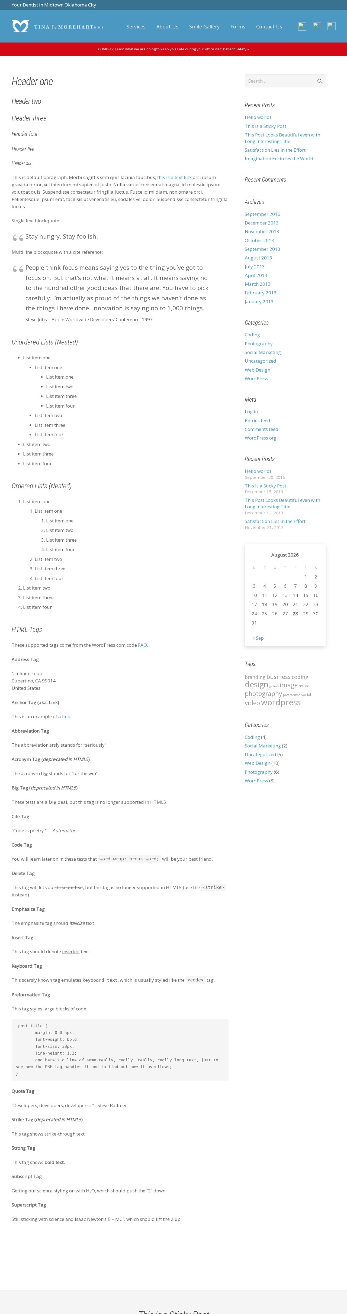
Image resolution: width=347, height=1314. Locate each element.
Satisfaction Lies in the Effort (275, 150)
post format (291, 695)
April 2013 (256, 275)
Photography (259, 343)
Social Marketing (263, 352)
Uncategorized (260, 361)
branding (255, 677)
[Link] (58, 26)
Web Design (257, 370)
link (66, 716)
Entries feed (257, 420)
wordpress (281, 702)
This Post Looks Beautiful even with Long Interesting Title (282, 138)
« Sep (258, 638)
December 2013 (262, 223)
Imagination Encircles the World (279, 158)
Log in (251, 411)
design (256, 684)
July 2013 (255, 267)
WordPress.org (261, 438)
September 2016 (262, 214)
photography (263, 693)
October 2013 (259, 240)
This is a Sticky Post (265, 126)
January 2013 (259, 301)
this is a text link (174, 177)
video (252, 703)
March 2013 (258, 284)
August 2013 (258, 258)
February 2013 (261, 293)
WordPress (256, 378)
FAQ (142, 645)
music (304, 685)
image (289, 685)
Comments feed (261, 429)
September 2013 (262, 249)
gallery (274, 686)
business (278, 677)
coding (300, 677)
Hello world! (258, 117)
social (306, 694)
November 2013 (262, 231)
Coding (252, 334)
